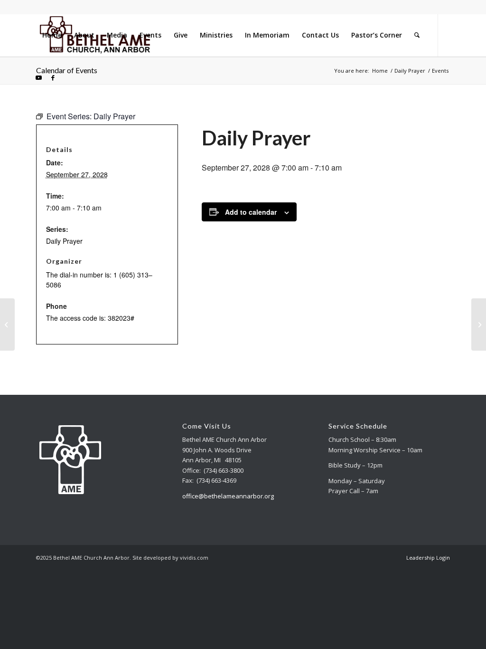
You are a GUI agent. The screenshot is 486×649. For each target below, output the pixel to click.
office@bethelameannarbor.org (228, 496)
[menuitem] (52, 35)
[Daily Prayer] (7, 324)
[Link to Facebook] (53, 77)
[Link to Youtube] (39, 77)
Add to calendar (251, 212)
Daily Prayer (64, 241)
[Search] (417, 35)
